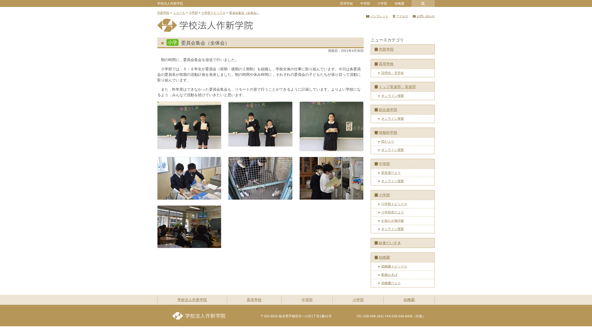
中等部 (365, 3)
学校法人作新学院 (170, 3)
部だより (387, 141)
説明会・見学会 (392, 73)
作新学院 (386, 49)
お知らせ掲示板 (392, 220)
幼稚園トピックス (394, 266)
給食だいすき (390, 243)
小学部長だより (392, 212)
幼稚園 (399, 3)
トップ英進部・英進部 (397, 87)
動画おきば (389, 275)
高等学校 (346, 3)
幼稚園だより (391, 283)
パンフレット (379, 16)
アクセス (402, 16)
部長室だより (391, 173)
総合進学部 (388, 110)
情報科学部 (388, 133)
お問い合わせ (426, 16)
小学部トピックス (394, 204)
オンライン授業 (392, 96)
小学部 (382, 3)
